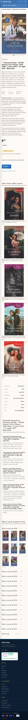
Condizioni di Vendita (6, 705)
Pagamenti (3, 672)
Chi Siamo (3, 666)
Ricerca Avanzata (5, 691)
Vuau (6, 718)
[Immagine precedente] (3, 32)
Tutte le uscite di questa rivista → (9, 171)
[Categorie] (1, 1)
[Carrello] (25, 1)
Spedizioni (3, 670)
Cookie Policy (4, 703)
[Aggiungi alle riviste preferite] (2, 62)
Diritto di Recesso (5, 707)
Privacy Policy (4, 700)
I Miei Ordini (4, 686)
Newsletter (3, 693)
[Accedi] (19, 1)
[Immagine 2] (14, 55)
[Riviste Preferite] (22, 1)
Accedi (2, 684)
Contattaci (3, 677)
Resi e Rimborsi (4, 675)
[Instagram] (6, 650)
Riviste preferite (4, 689)
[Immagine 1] (13, 55)
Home (1, 9)
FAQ (2, 668)
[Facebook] (2, 650)
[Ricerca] (25, 5)
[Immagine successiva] (24, 32)
